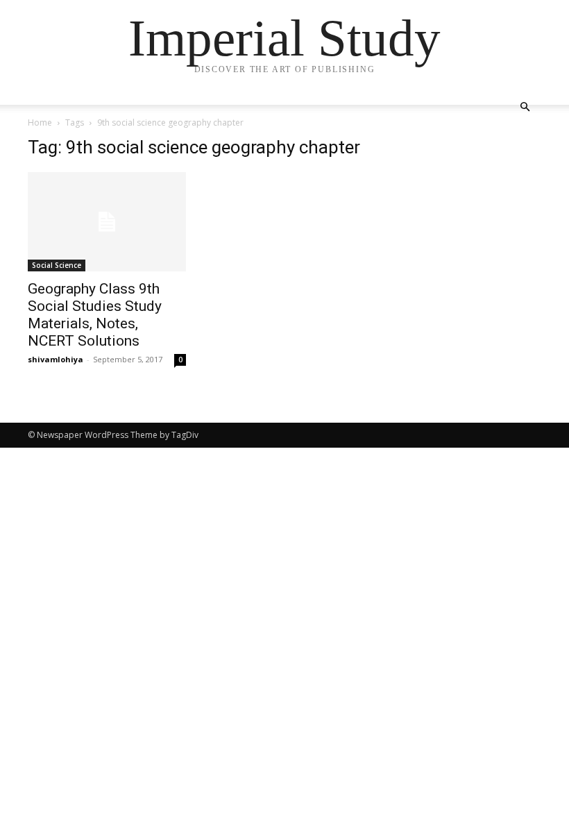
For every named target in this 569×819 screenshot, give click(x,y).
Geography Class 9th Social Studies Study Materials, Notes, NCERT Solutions (95, 314)
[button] (524, 107)
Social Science (56, 265)
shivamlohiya (55, 359)
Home (40, 122)
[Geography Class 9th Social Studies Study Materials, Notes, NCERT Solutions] (107, 221)
